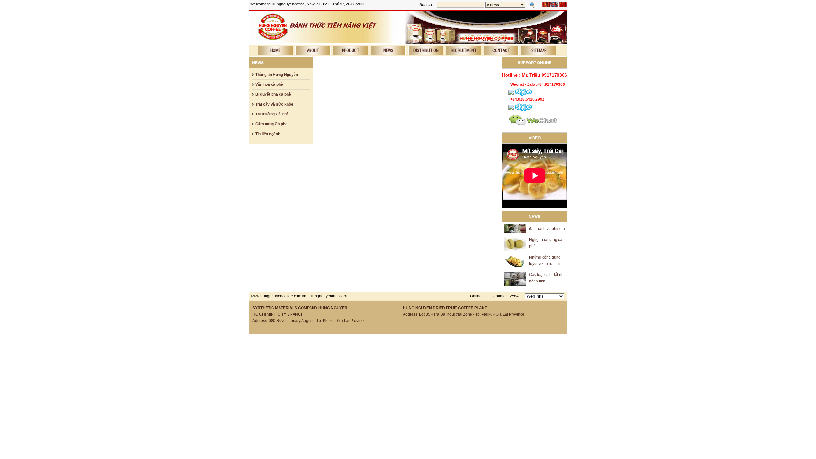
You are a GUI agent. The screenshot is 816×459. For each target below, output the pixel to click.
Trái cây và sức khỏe (274, 104)
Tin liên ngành (267, 134)
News (388, 50)
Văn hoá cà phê (269, 84)
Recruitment (464, 50)
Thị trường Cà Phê (272, 114)
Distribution (426, 50)
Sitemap (538, 50)
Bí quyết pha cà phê (273, 94)
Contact (501, 50)
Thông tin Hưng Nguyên (276, 74)
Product (350, 50)
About (313, 50)
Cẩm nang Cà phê (271, 124)
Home (275, 50)
